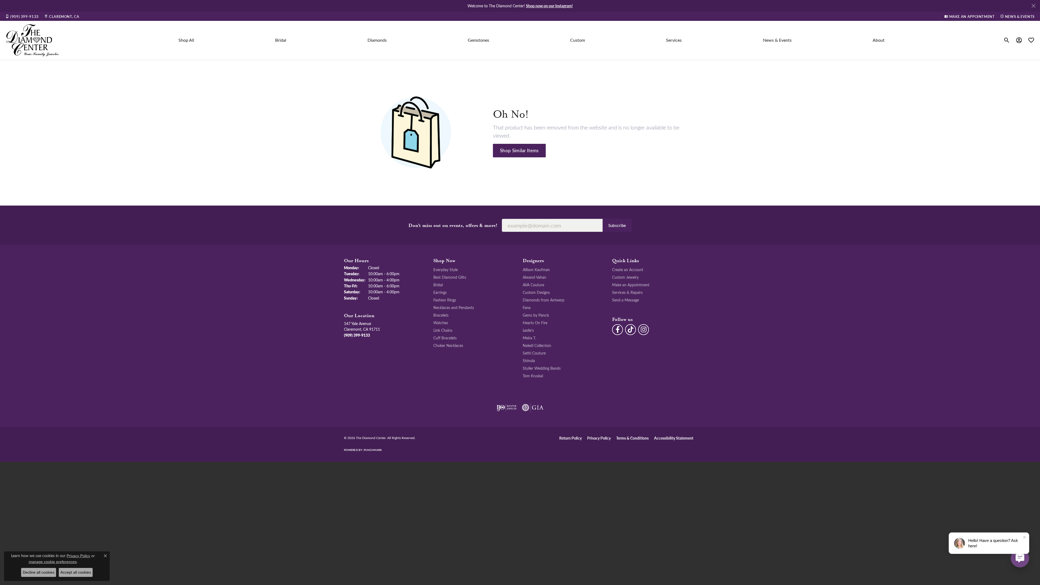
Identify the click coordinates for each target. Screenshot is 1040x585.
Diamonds (377, 40)
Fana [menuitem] (527, 307)
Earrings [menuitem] (440, 292)
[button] (1006, 40)
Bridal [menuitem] (438, 284)
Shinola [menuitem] (529, 360)
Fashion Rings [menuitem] (444, 300)
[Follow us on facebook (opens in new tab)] (617, 329)
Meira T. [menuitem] (529, 337)
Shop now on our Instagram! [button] (549, 5)
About (879, 40)
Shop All (186, 40)
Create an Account (627, 269)
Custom (577, 40)
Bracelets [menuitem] (440, 315)
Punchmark (373, 450)
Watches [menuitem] (440, 322)
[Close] (1033, 5)
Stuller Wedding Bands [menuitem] (542, 368)
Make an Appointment (630, 284)
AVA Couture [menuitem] (533, 284)
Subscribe (617, 225)
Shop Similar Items (519, 150)
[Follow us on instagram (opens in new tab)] (643, 329)
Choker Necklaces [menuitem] (448, 345)
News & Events (777, 40)
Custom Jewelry (625, 277)
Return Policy (570, 438)
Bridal (280, 40)
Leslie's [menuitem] (528, 330)
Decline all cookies (38, 572)
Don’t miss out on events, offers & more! (453, 225)
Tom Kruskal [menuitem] (533, 375)
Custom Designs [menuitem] (536, 292)
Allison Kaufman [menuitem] (536, 269)
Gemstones (478, 40)
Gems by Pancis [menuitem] (536, 315)
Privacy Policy (599, 438)
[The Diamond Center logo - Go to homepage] (32, 40)
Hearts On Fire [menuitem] (535, 322)
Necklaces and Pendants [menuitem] (453, 307)
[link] (22, 16)
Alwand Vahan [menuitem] (534, 277)
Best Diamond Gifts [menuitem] (449, 277)
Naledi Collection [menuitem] (537, 345)
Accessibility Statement (673, 438)
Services (674, 40)
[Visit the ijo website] (506, 407)
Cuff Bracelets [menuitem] (445, 337)
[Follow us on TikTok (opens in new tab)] (630, 329)
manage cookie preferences (53, 562)
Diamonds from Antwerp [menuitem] (543, 300)
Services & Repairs (627, 292)
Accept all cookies (75, 572)
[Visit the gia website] (533, 407)
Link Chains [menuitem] (442, 330)
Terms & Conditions (632, 438)
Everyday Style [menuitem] (445, 269)
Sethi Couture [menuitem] (534, 353)
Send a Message (625, 300)
